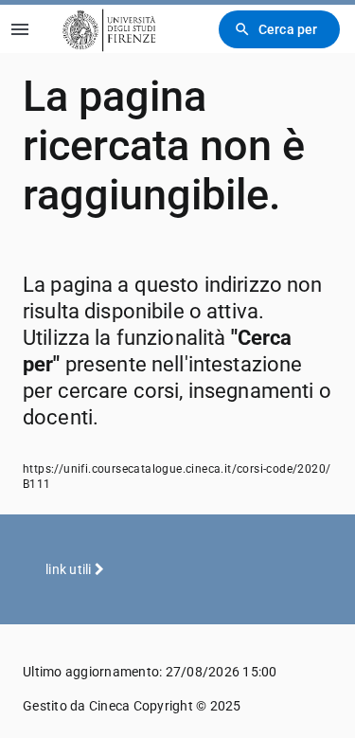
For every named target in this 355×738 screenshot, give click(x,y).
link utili (70, 569)
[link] (106, 29)
